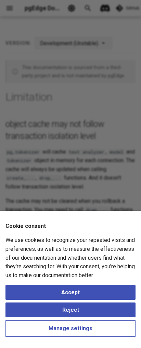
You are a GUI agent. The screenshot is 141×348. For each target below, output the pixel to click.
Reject (70, 310)
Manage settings (70, 328)
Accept (70, 292)
